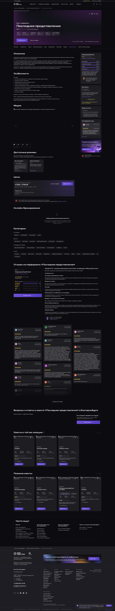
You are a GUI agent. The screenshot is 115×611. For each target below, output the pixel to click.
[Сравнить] (92, 14)
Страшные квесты (47, 593)
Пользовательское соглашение (33, 609)
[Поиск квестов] (94, 4)
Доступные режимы (37, 47)
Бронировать (52, 47)
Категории (59, 47)
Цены (45, 47)
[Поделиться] (97, 14)
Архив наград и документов (46, 586)
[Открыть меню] (100, 4)
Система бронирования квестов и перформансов (81, 574)
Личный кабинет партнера (79, 579)
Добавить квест (79, 571)
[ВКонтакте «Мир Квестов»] (15, 593)
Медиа (29, 47)
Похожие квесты (72, 47)
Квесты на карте (64, 4)
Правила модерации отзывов (19, 609)
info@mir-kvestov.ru (62, 201)
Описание (16, 47)
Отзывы (65, 47)
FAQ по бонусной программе (57, 575)
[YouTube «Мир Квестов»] (20, 593)
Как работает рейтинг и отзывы (58, 572)
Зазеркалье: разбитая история (66, 489)
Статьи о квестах (57, 581)
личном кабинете (90, 417)
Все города (45, 580)
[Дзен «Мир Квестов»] (23, 593)
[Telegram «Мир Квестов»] (18, 593)
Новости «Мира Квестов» (57, 577)
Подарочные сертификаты (44, 4)
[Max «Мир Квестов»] (26, 593)
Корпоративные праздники (68, 574)
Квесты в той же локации (84, 47)
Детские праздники (69, 571)
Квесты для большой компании (47, 599)
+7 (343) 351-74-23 (55, 222)
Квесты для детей (47, 595)
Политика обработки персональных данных (50, 609)
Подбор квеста (33, 4)
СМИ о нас (56, 579)
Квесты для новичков (47, 601)
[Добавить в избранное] (94, 14)
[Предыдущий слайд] (16, 126)
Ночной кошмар (42, 448)
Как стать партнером (80, 576)
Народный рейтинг (55, 4)
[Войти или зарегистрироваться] (97, 4)
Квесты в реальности (47, 573)
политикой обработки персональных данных (91, 606)
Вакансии (45, 587)
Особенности (23, 47)
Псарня (17, 448)
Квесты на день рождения (48, 596)
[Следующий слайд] (72, 126)
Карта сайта (45, 581)
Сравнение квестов (47, 583)
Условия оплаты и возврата (66, 609)
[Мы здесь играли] (90, 14)
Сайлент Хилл (64, 448)
